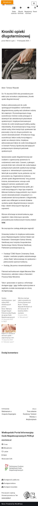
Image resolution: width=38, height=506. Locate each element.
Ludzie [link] (5, 452)
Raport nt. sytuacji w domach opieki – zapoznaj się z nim (8, 336)
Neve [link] (3, 504)
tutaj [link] (3, 222)
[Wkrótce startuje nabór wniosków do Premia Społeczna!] (26, 307)
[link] (10, 411)
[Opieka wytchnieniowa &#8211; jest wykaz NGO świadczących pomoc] (10, 310)
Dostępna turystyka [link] (10, 487)
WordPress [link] (19, 504)
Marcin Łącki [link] (10, 41)
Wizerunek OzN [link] (7, 459)
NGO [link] (5, 455)
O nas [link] (5, 444)
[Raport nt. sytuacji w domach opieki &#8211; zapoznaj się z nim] (9, 328)
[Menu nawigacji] (33, 3)
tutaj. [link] (11, 291)
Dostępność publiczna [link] (11, 480)
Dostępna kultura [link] (9, 483)
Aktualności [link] (7, 2)
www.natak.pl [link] (6, 498)
